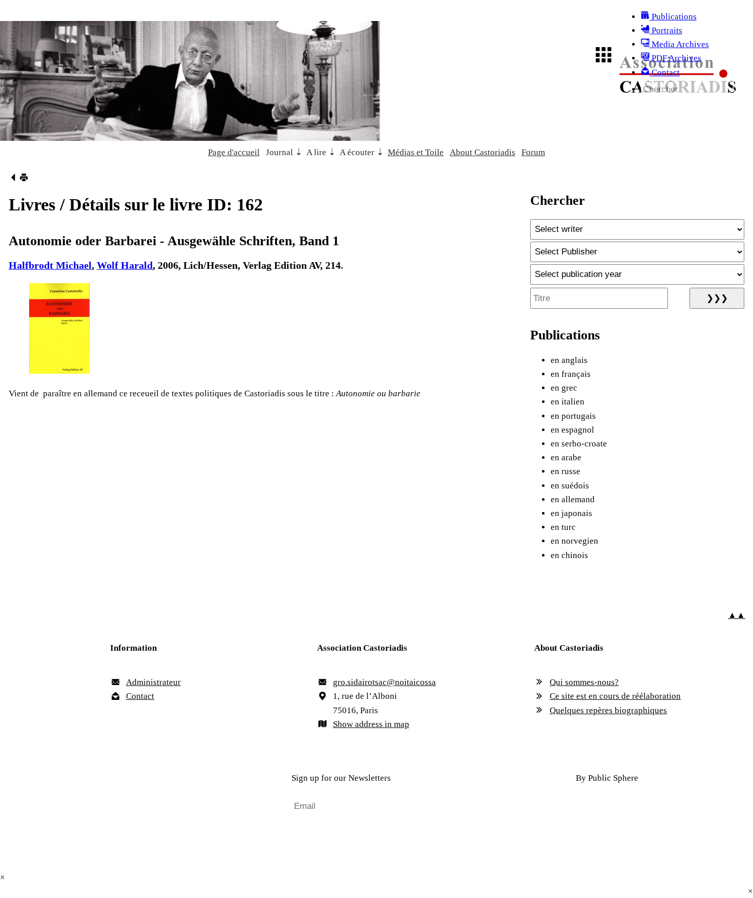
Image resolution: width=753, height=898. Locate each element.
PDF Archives (675, 58)
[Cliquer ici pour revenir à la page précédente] (13, 179)
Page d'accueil (234, 152)
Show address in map (371, 724)
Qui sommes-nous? (584, 682)
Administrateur (153, 682)
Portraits (666, 30)
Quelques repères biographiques (608, 710)
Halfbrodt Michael (50, 265)
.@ (384, 682)
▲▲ (736, 615)
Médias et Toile (416, 152)
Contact (665, 72)
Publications (673, 17)
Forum (533, 152)
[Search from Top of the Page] (738, 89)
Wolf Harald (125, 265)
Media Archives (679, 44)
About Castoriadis (482, 152)
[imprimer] (23, 179)
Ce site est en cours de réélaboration (615, 696)
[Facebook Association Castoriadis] (146, 778)
